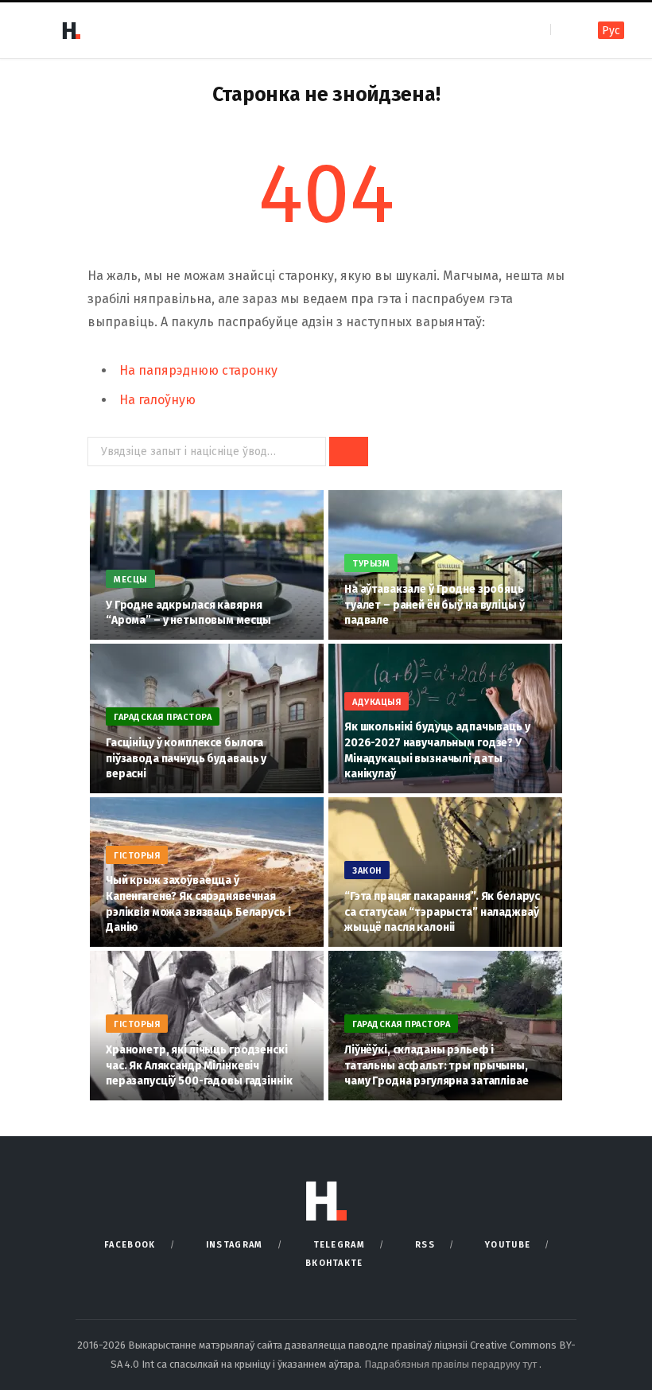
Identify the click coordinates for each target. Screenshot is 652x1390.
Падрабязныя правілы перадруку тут (451, 1364)
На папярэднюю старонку (198, 370)
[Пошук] (564, 30)
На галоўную (157, 399)
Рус (611, 30)
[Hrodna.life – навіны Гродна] (71, 30)
